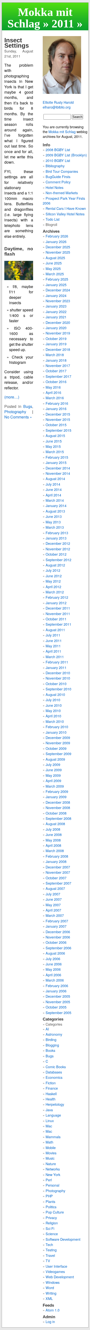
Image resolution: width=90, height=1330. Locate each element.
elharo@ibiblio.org (57, 106)
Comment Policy (58, 181)
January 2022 (56, 311)
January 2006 (56, 990)
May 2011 (53, 645)
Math (49, 1141)
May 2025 (53, 268)
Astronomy (54, 1034)
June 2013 (54, 516)
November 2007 (58, 872)
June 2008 (54, 834)
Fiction (51, 1082)
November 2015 (58, 419)
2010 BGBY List (58, 160)
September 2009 (58, 753)
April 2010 (53, 715)
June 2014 (54, 489)
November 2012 (58, 548)
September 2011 (58, 624)
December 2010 (58, 672)
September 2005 (58, 1012)
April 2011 (53, 651)
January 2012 (56, 602)
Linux (50, 1120)
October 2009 (56, 748)
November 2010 (58, 678)
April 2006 (53, 974)
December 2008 (58, 802)
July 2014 (53, 484)
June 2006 (54, 963)
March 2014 (55, 500)
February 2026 (57, 235)
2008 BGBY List (58, 149)
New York (53, 1174)
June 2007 (54, 899)
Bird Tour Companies (62, 171)
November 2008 (58, 807)
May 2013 (53, 521)
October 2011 (56, 618)
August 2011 (55, 629)
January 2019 (56, 343)
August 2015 (55, 435)
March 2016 (55, 397)
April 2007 (53, 909)
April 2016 (53, 392)
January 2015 (56, 462)
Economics (54, 1077)
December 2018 (58, 349)
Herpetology (55, 1104)
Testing (51, 1249)
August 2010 (55, 694)
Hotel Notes (54, 187)
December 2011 (58, 607)
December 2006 (58, 931)
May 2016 (53, 387)
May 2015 (53, 446)
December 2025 (58, 246)
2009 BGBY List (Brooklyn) (66, 154)
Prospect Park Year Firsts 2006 (64, 201)
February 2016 (57, 403)
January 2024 (56, 295)
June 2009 (54, 769)
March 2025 (55, 273)
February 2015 (57, 457)
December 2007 (58, 866)
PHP (49, 1195)
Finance (52, 1088)
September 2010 (58, 688)
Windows (53, 1282)
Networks (53, 1168)
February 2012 (57, 597)
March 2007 (55, 915)
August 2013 (55, 511)
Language (53, 1115)
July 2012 (53, 570)
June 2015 (54, 440)
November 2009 (58, 742)
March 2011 (55, 656)
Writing (51, 1293)
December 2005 (58, 996)
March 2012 (55, 591)
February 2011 (57, 661)
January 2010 (56, 732)
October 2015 (56, 424)
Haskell (51, 1093)
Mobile (51, 1147)
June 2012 (54, 575)
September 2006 (58, 947)
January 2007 (56, 926)
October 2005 (56, 1006)
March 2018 (55, 354)
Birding (51, 1039)
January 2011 (56, 667)
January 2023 (56, 305)
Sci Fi (50, 1228)
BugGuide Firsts (58, 176)
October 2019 (56, 338)
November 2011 (58, 613)
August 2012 (55, 564)
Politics (51, 1206)
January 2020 (56, 327)
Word (50, 1287)
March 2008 (55, 850)
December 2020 (58, 322)
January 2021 (56, 316)
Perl (49, 1179)
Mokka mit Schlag (39, 18)
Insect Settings (16, 43)
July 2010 (53, 699)
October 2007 (56, 877)
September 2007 (58, 883)
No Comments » (18, 417)
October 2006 (56, 942)
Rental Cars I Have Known (66, 208)
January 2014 (56, 505)
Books (50, 1050)
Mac (49, 1125)
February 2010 (57, 726)
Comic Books (56, 1066)
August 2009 (55, 759)
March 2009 (55, 786)
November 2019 (58, 332)
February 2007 (57, 920)
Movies (51, 1152)
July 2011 (53, 634)
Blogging (52, 1044)
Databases (54, 1071)
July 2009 (53, 764)
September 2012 (58, 559)
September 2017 (58, 376)
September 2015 (58, 430)
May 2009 (53, 775)
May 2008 (53, 839)
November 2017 (58, 365)
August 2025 (55, 257)
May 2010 (53, 710)
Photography (15, 411)
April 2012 (53, 586)
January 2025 (56, 284)
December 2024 (58, 289)
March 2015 (55, 451)
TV (48, 1260)
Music (50, 1158)
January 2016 (56, 408)
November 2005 (58, 1001)
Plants (50, 1201)
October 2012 (56, 554)
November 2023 (58, 300)
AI (47, 1028)
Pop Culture (55, 1211)
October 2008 (56, 813)
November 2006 (58, 936)
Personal (52, 1185)
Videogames (55, 1271)
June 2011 (54, 640)
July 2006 (53, 958)
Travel (50, 1255)
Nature (51, 1163)
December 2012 (58, 543)
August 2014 (55, 478)
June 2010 (54, 705)
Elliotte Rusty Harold (58, 102)
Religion (52, 1222)
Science (52, 1233)
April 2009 (53, 780)
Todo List (53, 219)
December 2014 (58, 467)
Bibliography (55, 165)
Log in (50, 1321)
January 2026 (56, 241)
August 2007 (55, 888)
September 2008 (58, 818)
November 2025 (58, 252)
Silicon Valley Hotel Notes (65, 213)
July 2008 (53, 829)
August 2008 (55, 823)
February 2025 (57, 279)
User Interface (56, 1266)
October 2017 (56, 370)
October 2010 (56, 683)
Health (50, 1098)
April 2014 (53, 494)
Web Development (60, 1276)
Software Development (63, 1239)
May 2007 (53, 904)
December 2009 (58, 737)
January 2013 (56, 537)
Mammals (53, 1136)
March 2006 (55, 980)
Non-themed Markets (62, 192)
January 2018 (56, 360)
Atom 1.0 (53, 1309)
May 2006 (53, 969)
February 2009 (57, 791)
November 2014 (58, 473)
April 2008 (53, 845)
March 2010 (55, 721)
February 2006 (57, 985)
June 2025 (54, 262)
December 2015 (58, 414)
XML (49, 1298)
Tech (49, 1244)
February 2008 (57, 856)
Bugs (27, 406)
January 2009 (56, 796)
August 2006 (55, 953)
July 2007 (53, 893)
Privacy (51, 1217)
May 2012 (53, 581)
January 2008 (56, 861)
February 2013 (57, 532)
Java (49, 1109)
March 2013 (55, 527)
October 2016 (56, 381)
